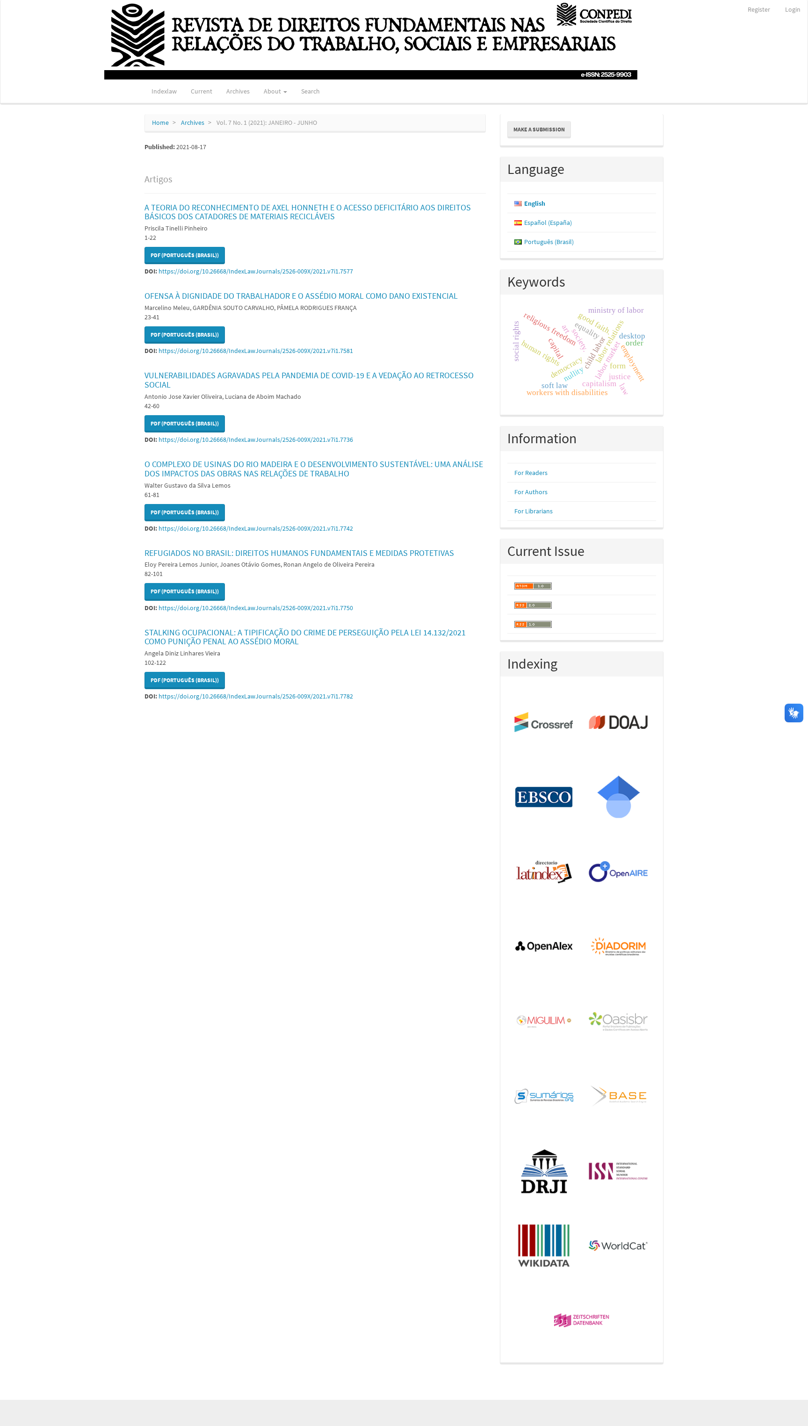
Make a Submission (539, 129)
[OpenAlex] (544, 947)
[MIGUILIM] (544, 1022)
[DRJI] (544, 1171)
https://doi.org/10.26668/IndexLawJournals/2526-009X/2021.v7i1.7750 (256, 608)
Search (310, 91)
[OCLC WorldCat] (618, 1246)
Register (759, 9)
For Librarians (533, 511)
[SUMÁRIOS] (544, 1096)
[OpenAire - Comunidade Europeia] (618, 872)
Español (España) (548, 222)
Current (201, 91)
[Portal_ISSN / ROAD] (618, 1171)
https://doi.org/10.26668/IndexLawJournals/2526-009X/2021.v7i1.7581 (256, 350)
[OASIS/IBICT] (618, 1022)
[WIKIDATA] (544, 1246)
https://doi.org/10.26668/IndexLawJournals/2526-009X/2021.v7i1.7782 (256, 696)
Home (160, 122)
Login (793, 9)
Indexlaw (164, 91)
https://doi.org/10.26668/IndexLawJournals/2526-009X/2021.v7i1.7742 (256, 528)
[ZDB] (582, 1321)
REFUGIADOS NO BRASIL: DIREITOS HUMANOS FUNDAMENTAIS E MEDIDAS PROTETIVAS (299, 552)
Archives (238, 91)
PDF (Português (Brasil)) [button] (185, 255)
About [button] (273, 91)
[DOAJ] (618, 722)
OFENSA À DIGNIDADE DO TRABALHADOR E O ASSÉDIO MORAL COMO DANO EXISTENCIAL (301, 295)
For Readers (531, 472)
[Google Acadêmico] (618, 797)
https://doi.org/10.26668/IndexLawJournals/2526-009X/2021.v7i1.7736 (256, 439)
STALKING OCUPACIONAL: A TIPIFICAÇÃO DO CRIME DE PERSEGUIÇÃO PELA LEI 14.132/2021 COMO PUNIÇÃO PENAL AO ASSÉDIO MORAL (305, 637)
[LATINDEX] (544, 872)
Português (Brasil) (549, 242)
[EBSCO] (544, 797)
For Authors (531, 492)
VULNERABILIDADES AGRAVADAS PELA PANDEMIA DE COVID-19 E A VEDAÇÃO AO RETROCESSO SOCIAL (309, 380)
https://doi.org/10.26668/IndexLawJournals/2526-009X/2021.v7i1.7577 (256, 271)
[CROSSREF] (544, 722)
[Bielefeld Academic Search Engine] (618, 1096)
